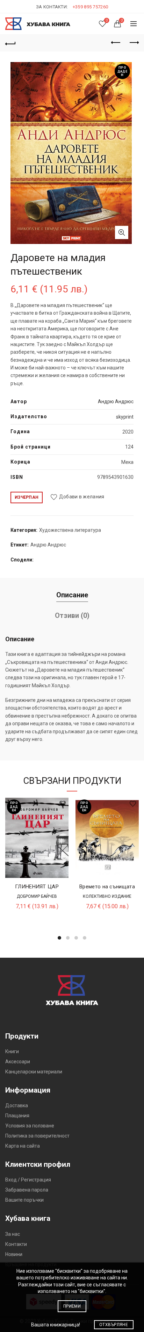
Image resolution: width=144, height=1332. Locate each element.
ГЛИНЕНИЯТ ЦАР (37, 886)
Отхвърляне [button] (113, 1324)
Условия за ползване (29, 1125)
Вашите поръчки (24, 1200)
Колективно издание (107, 896)
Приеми (72, 1306)
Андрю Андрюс (116, 401)
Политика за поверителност (37, 1136)
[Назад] (10, 43)
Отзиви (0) (72, 615)
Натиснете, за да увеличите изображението (121, 232)
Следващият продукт (133, 43)
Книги (12, 1051)
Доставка (16, 1105)
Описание (72, 595)
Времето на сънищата (107, 886)
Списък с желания (107, 20)
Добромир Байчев (37, 896)
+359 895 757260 (90, 6)
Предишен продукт (116, 43)
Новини (13, 1254)
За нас (12, 1234)
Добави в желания (81, 497)
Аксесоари (17, 1061)
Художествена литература (70, 530)
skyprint (125, 417)
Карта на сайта (22, 1146)
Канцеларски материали (33, 1071)
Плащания (17, 1115)
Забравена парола (26, 1190)
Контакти (16, 1244)
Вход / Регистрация (28, 1179)
